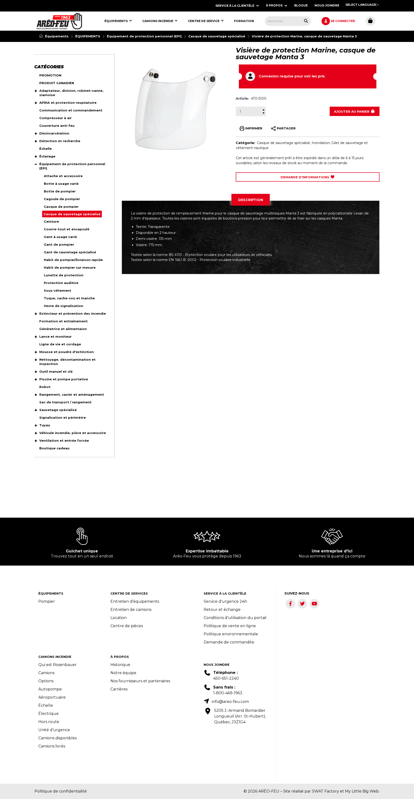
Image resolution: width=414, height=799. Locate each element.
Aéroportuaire (52, 697)
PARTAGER (286, 128)
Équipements (56, 36)
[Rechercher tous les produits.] (306, 20)
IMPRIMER (253, 128)
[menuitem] (59, 21)
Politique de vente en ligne (230, 626)
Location (118, 617)
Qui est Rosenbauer (57, 664)
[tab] (250, 200)
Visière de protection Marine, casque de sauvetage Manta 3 (304, 36)
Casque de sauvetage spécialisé (216, 36)
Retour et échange (222, 609)
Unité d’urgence (54, 730)
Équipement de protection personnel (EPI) (144, 36)
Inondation (321, 143)
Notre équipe (123, 673)
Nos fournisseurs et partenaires (140, 681)
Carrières (118, 689)
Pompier (46, 601)
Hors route (48, 721)
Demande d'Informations (305, 177)
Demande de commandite (229, 642)
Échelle (45, 705)
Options (45, 681)
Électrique (48, 713)
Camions (46, 673)
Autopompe (50, 689)
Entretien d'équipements (134, 601)
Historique (120, 664)
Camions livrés (51, 746)
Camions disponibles (57, 738)
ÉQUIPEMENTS (87, 36)
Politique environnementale (231, 634)
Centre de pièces (126, 626)
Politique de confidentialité (60, 791)
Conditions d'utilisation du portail (235, 617)
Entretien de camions (130, 609)
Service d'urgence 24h (225, 601)
